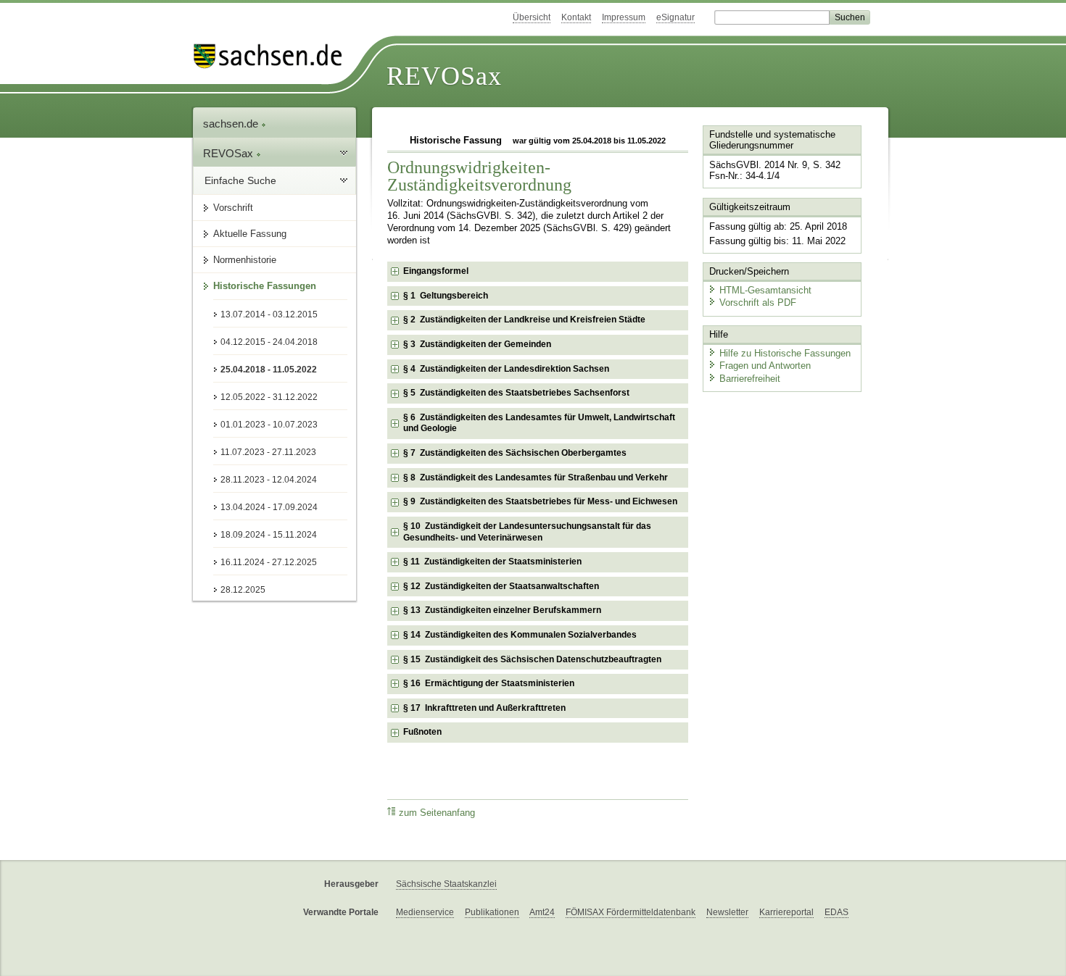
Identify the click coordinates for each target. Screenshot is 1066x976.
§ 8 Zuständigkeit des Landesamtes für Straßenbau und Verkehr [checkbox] (535, 477)
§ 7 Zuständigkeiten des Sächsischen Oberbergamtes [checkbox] (515, 453)
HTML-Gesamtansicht (765, 290)
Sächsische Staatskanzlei (446, 884)
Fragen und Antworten (765, 365)
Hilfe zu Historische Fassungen (785, 353)
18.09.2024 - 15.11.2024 (268, 535)
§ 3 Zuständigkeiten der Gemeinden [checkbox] (477, 344)
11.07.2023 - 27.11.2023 (268, 452)
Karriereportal (786, 912)
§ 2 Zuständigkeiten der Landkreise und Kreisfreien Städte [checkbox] (524, 319)
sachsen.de (232, 123)
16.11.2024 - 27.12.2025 (268, 562)
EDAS (836, 912)
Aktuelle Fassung (249, 233)
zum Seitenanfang (437, 813)
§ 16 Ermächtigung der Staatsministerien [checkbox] (488, 683)
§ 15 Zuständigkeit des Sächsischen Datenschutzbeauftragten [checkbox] (532, 659)
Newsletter (727, 912)
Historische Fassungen (264, 285)
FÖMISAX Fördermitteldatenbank (630, 912)
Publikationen (492, 912)
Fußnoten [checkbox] (422, 732)
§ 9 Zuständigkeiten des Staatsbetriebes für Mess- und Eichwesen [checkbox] (540, 501)
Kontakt (576, 17)
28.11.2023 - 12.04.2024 (268, 480)
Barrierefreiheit (749, 378)
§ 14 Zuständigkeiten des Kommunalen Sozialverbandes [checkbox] (520, 635)
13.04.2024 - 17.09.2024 (269, 507)
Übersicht (531, 17)
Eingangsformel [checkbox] (435, 271)
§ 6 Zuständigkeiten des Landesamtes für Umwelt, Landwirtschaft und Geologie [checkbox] (539, 423)
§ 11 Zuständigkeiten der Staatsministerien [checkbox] (492, 561)
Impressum (623, 17)
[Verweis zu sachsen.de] (273, 56)
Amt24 (542, 912)
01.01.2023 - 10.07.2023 (269, 425)
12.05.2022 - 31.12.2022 (269, 397)
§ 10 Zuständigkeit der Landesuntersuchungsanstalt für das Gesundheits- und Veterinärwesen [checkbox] (527, 532)
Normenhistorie (244, 259)
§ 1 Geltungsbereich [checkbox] (445, 296)
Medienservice (425, 912)
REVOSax (444, 76)
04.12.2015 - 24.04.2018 (269, 342)
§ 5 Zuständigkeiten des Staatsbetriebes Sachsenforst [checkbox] (516, 393)
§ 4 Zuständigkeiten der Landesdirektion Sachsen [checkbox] (506, 369)
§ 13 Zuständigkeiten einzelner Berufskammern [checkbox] (502, 610)
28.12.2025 (242, 590)
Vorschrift (233, 207)
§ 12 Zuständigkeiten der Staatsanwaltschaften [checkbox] (501, 586)
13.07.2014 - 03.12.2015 (269, 314)
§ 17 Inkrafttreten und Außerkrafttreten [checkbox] (484, 708)
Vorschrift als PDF (757, 302)
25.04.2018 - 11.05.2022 (268, 369)
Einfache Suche (240, 180)
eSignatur (675, 17)
